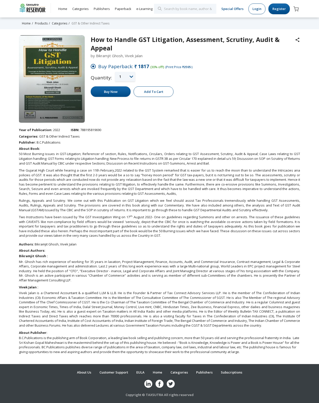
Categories (80, 8)
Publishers (102, 8)
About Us (84, 372)
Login (256, 8)
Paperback (123, 8)
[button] (125, 76)
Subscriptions (231, 372)
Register (279, 8)
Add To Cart (153, 91)
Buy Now (111, 91)
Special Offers (232, 8)
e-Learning (144, 8)
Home (62, 8)
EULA (140, 372)
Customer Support (113, 372)
